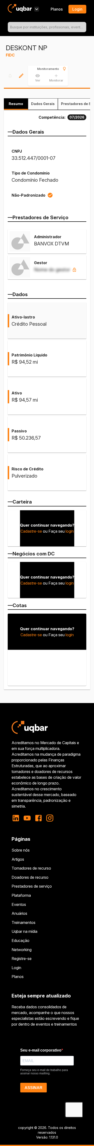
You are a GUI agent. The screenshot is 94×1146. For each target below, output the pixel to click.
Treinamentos (23, 922)
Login (16, 967)
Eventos (19, 904)
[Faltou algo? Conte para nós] (21, 76)
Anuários (19, 913)
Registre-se (22, 958)
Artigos (18, 859)
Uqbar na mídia (24, 931)
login (70, 531)
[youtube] (27, 818)
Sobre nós (21, 850)
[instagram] (50, 818)
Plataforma (21, 895)
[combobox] (47, 27)
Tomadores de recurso (31, 868)
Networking (22, 949)
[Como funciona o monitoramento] (64, 68)
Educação (20, 940)
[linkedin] (17, 818)
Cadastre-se (31, 531)
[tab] (16, 104)
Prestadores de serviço (32, 886)
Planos (57, 9)
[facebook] (38, 818)
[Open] (84, 27)
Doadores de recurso (30, 877)
